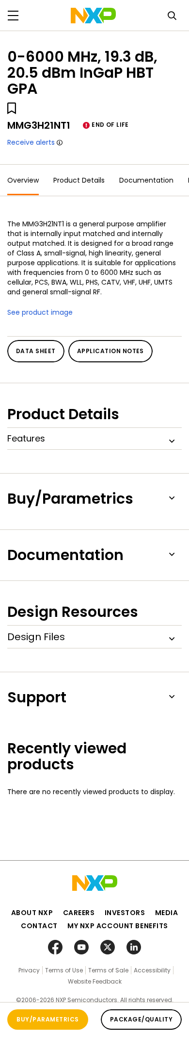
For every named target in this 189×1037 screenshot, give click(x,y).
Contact (39, 926)
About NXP (32, 913)
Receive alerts (31, 142)
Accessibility (152, 970)
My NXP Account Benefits (117, 926)
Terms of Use (64, 970)
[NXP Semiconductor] (93, 15)
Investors (125, 913)
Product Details (79, 180)
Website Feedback (95, 981)
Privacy (29, 970)
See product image (40, 312)
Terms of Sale (108, 970)
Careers (79, 913)
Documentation (146, 180)
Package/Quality (141, 1019)
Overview (23, 180)
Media (166, 913)
